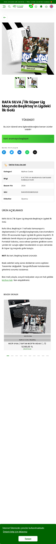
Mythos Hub (7, 280)
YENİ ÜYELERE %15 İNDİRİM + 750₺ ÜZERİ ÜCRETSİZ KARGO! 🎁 (28, 2)
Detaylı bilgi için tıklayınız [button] (15, 532)
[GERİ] (5, 17)
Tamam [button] (28, 539)
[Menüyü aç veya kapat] (4, 6)
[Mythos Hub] (31, 6)
